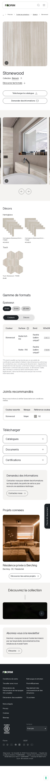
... (3, 14)
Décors (26, 317)
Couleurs (10, 317)
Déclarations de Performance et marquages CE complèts (13, 690)
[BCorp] (7, 734)
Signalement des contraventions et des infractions (34, 690)
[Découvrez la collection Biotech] (25, 610)
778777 (47, 337)
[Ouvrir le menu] (44, 5)
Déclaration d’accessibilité (12, 697)
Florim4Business (32, 683)
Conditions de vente (10, 679)
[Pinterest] (7, 745)
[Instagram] (4, 745)
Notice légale (8, 704)
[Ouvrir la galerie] (6, 63)
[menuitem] (7, 308)
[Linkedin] (19, 745)
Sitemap (6, 717)
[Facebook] (16, 745)
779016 (47, 350)
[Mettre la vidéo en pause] (41, 613)
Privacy (5, 708)
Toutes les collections (22, 14)
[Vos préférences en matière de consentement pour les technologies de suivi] (46, 778)
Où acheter (30, 697)
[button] (21, 191)
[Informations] (27, 328)
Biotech (35, 14)
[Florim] (10, 5)
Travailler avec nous (10, 683)
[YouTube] (11, 745)
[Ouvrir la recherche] (38, 5)
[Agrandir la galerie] (6, 181)
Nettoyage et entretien (34, 679)
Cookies (6, 713)
